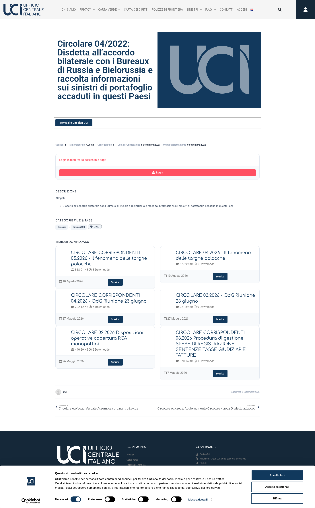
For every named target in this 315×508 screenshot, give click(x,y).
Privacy (130, 454)
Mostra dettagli (198, 499)
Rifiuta (277, 498)
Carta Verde (107, 9)
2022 (96, 226)
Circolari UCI (79, 227)
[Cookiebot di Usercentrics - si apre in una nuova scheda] (31, 501)
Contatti (226, 9)
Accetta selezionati (277, 486)
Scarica (115, 282)
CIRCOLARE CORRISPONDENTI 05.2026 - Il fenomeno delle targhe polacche (109, 258)
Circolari (62, 227)
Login (159, 172)
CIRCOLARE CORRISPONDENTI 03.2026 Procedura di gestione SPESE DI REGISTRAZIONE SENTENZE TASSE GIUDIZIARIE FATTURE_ (211, 344)
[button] (279, 9)
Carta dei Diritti (136, 9)
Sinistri (192, 9)
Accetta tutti (277, 475)
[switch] (110, 499)
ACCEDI (242, 9)
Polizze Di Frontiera (167, 9)
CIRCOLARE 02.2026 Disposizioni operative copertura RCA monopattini (107, 338)
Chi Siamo (69, 9)
